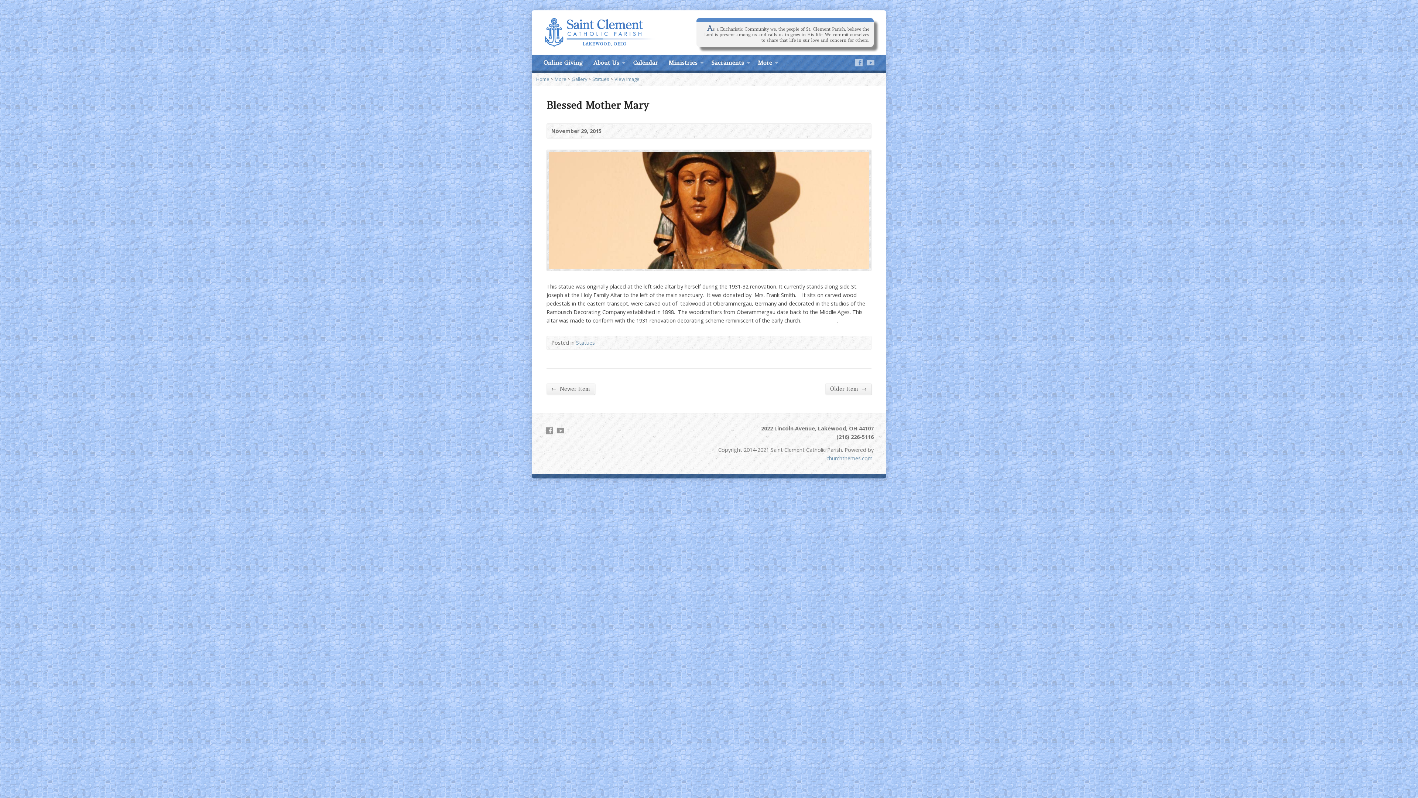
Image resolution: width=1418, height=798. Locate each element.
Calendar (645, 62)
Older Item (848, 388)
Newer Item (570, 388)
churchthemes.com (849, 458)
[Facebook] (859, 62)
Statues (600, 79)
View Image (627, 79)
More (765, 62)
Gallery (579, 79)
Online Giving (563, 62)
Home (542, 79)
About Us (606, 62)
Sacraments (728, 62)
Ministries (683, 62)
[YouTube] (870, 62)
